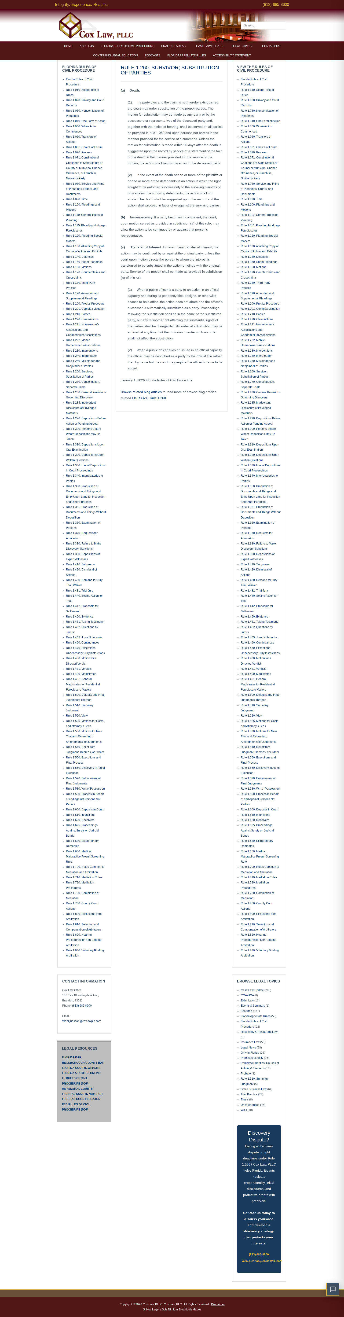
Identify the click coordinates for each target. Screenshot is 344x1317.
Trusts (245, 1099)
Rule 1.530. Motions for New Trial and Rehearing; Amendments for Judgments (84, 736)
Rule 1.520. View (77, 715)
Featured (246, 1011)
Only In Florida (250, 1052)
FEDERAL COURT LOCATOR (81, 1099)
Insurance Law (250, 1042)
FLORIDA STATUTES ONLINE (81, 1073)
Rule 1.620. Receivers (80, 820)
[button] (332, 1289)
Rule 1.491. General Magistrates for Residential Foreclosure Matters (83, 684)
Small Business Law (254, 1089)
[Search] (284, 25)
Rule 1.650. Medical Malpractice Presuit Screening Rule (85, 857)
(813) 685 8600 (82, 1005)
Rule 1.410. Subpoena (80, 564)
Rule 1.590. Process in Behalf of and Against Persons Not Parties (85, 799)
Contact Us (271, 46)
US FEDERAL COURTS (77, 1088)
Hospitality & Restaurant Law (259, 1032)
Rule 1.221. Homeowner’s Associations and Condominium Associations (83, 330)
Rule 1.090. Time (77, 199)
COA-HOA (247, 995)
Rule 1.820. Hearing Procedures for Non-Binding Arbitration (84, 940)
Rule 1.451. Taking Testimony (84, 621)
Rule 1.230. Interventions (82, 350)
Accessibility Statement (232, 55)
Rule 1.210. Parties (78, 314)
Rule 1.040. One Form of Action (86, 121)
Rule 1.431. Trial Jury (79, 590)
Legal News (248, 1047)
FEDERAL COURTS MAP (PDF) (82, 1094)
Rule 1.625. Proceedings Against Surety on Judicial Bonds (82, 830)
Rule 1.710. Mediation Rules (84, 877)
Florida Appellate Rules (186, 55)
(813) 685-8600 (259, 1254)
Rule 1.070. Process (79, 152)
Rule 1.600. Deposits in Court (84, 809)
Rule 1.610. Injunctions (80, 815)
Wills (244, 1110)
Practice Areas (173, 46)
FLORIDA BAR (71, 1057)
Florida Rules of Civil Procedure (127, 46)
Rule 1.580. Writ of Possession (85, 788)
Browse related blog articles (141, 392)
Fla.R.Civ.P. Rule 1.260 (149, 398)
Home (68, 46)
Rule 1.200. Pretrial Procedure (85, 303)
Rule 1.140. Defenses (80, 256)
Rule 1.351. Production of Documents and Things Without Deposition (86, 512)
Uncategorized (250, 1105)
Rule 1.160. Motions (78, 267)
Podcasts (152, 55)
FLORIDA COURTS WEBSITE (81, 1068)
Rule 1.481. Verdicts (78, 668)
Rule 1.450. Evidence (79, 616)
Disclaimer (218, 1304)
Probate (246, 1073)
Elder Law (247, 1000)
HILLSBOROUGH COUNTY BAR (83, 1062)
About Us (87, 46)
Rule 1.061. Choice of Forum (84, 147)
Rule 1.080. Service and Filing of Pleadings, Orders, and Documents (85, 189)
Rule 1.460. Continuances (82, 642)
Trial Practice (249, 1094)
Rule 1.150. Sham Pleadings (84, 262)
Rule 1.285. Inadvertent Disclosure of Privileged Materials (81, 408)
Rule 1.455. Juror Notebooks (84, 637)
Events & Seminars (253, 1005)
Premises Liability (252, 1057)
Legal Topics (241, 46)
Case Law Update (252, 990)
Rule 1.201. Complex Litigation (85, 308)
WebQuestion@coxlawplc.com (81, 1021)
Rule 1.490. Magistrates (81, 674)
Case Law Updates (210, 46)
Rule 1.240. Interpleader (81, 355)
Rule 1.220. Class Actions (82, 319)
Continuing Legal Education (115, 55)
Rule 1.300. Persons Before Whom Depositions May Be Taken (83, 434)
